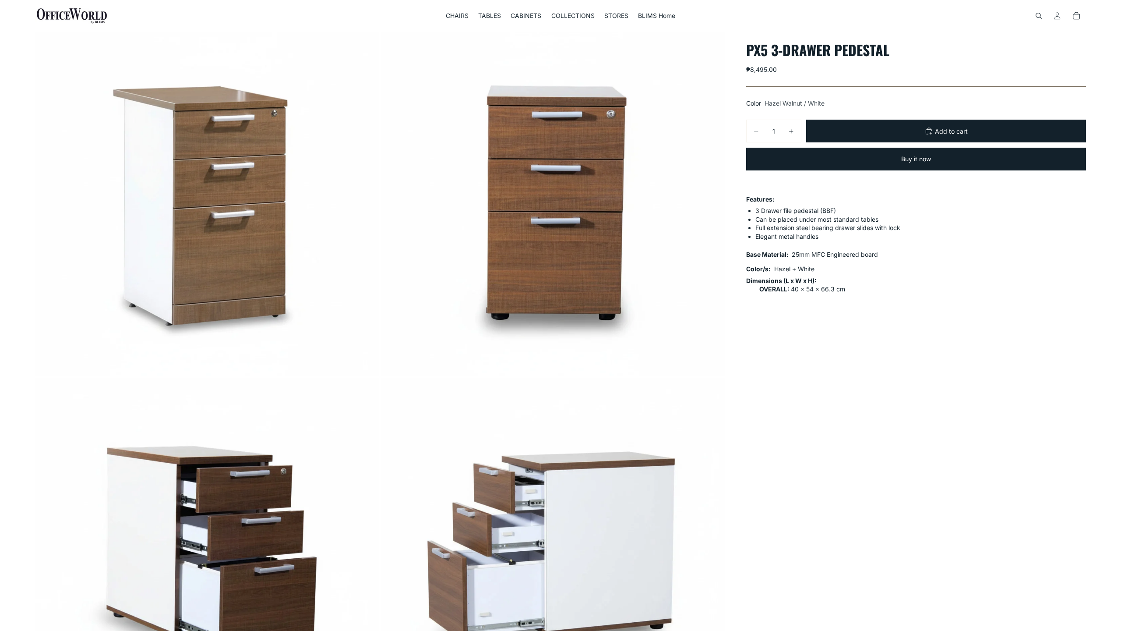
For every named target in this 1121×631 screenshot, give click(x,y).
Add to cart (951, 131)
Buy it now (916, 159)
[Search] (1038, 15)
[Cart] (1076, 15)
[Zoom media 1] (207, 204)
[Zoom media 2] (553, 204)
